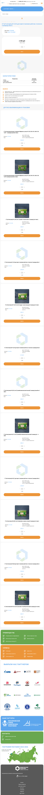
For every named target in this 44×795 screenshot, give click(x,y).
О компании (22, 789)
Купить (22, 51)
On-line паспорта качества (10, 653)
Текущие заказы (30, 656)
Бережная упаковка (30, 638)
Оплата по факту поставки (32, 635)
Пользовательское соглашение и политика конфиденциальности (12, 773)
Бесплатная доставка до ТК (11, 641)
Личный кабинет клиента (31, 653)
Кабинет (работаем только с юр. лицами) (17, 3)
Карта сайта (22, 793)
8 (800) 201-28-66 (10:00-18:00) (10, 736)
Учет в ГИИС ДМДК (23, 776)
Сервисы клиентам (22, 784)
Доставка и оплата (22, 786)
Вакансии (22, 791)
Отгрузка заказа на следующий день (12, 635)
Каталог (22, 782)
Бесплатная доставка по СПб (11, 638)
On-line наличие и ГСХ (10, 656)
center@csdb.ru (8, 739)
